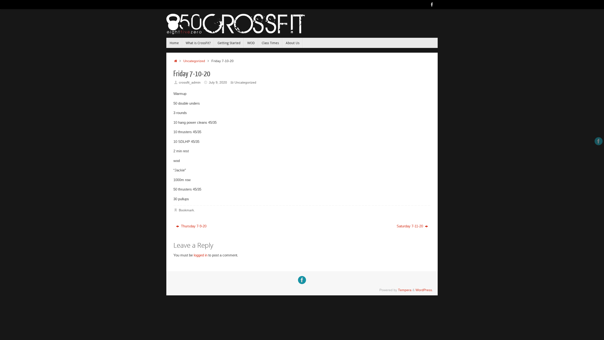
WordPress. (424, 290)
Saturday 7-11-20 (410, 226)
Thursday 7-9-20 (193, 226)
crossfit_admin (190, 82)
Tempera (404, 290)
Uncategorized (194, 61)
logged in (200, 255)
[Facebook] (432, 4)
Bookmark (186, 210)
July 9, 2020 (218, 82)
